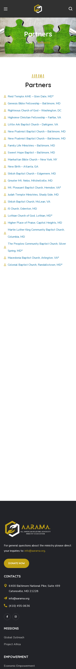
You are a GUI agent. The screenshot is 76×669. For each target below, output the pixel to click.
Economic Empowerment (19, 666)
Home (29, 42)
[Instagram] (15, 616)
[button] (70, 9)
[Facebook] (7, 616)
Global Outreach (14, 637)
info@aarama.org (35, 551)
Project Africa (12, 644)
